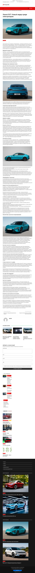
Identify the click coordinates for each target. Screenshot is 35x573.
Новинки (4, 465)
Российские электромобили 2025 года (9, 516)
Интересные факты (8, 375)
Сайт (3, 362)
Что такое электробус (6, 445)
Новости (10, 420)
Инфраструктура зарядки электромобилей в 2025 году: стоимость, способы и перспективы (9, 380)
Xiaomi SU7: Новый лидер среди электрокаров (10, 541)
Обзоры (5, 40)
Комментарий (5, 348)
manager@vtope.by (22, 567)
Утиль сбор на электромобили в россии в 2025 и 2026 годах (13, 494)
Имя (3, 354)
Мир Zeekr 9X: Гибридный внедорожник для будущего (10, 313)
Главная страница (5, 10)
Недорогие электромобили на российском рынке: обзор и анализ (25, 313)
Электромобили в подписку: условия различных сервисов (16, 337)
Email (4, 358)
